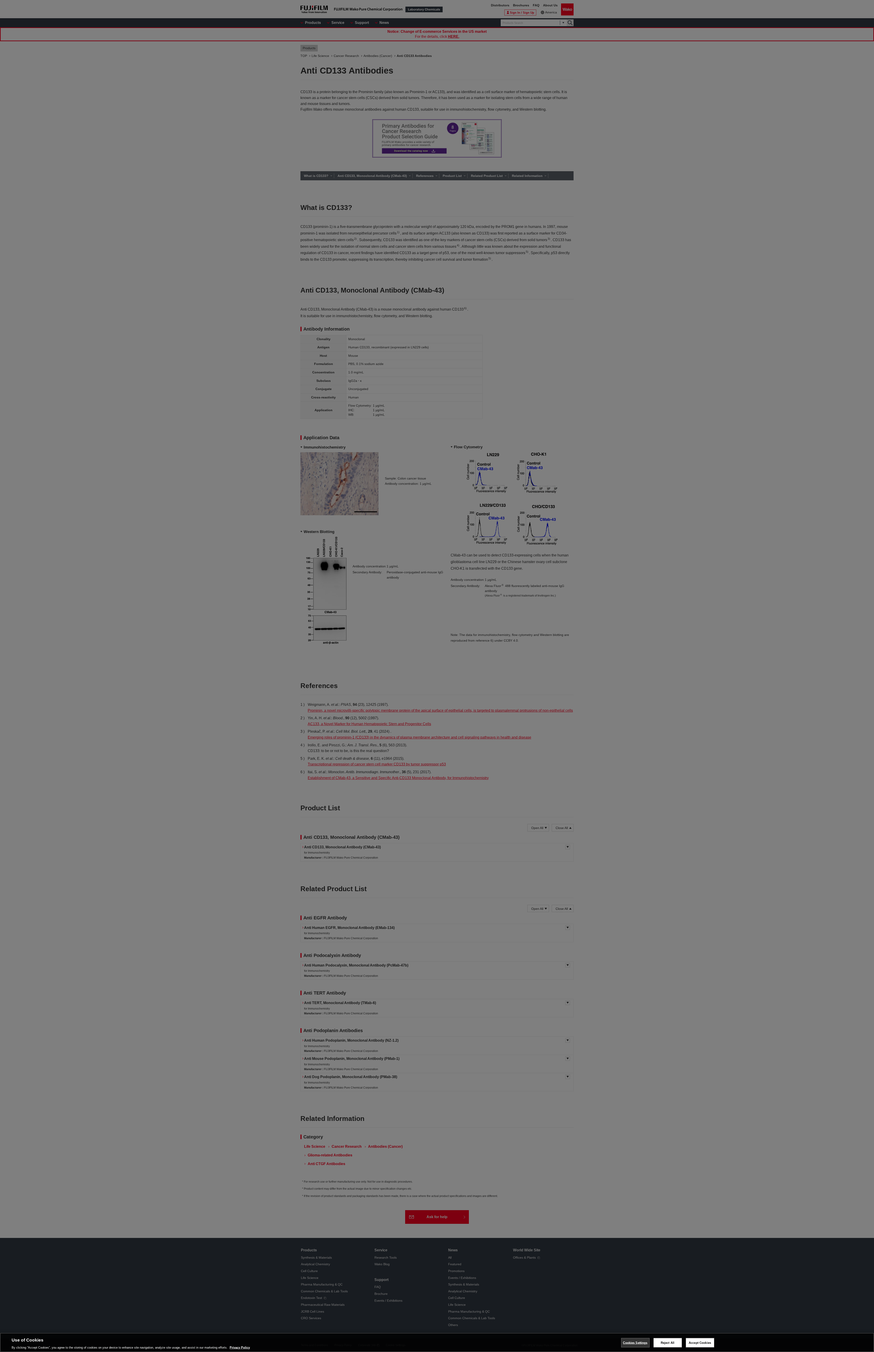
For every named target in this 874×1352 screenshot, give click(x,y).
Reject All (667, 1342)
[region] (437, 1342)
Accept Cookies (700, 1342)
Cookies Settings (635, 1342)
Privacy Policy (240, 1347)
